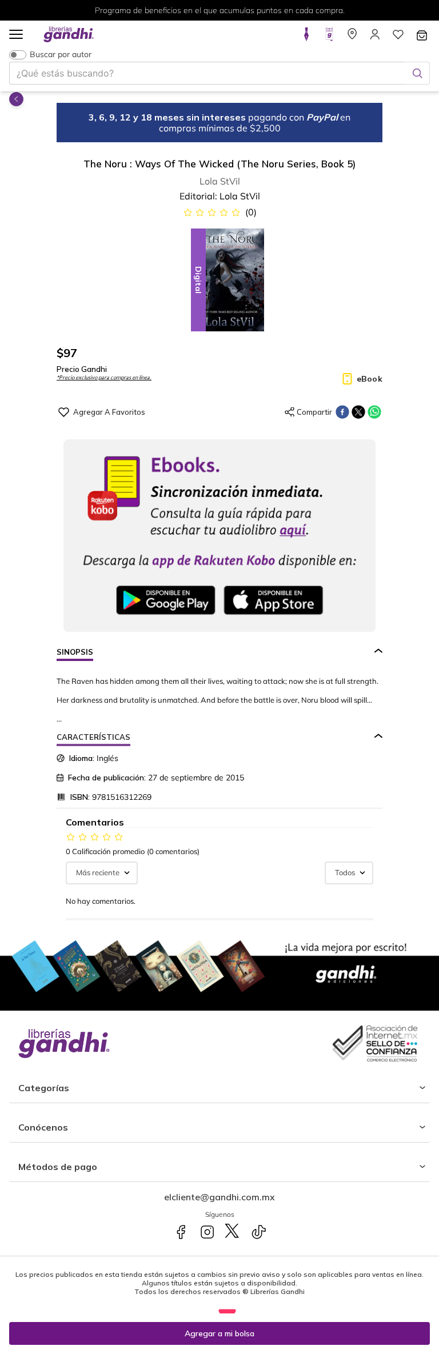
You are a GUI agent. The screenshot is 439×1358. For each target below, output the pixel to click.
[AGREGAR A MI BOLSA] (219, 1333)
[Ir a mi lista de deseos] (398, 37)
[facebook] (342, 412)
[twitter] (358, 412)
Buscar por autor (60, 54)
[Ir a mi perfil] (375, 37)
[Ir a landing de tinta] (306, 37)
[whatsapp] (374, 412)
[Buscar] (417, 73)
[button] (16, 35)
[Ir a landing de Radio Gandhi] (329, 37)
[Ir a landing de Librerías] (352, 37)
